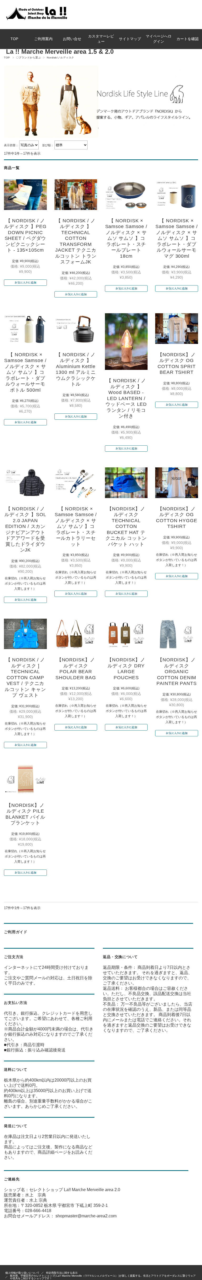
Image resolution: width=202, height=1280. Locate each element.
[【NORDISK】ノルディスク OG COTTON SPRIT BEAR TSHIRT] (176, 328)
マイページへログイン (158, 39)
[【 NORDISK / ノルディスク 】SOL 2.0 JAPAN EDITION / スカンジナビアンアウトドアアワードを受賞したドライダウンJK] (25, 482)
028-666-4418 (38, 1210)
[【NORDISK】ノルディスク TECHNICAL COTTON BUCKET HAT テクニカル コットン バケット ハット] (126, 482)
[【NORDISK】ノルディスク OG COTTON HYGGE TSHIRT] (176, 482)
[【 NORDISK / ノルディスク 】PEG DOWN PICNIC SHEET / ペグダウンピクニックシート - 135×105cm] (25, 194)
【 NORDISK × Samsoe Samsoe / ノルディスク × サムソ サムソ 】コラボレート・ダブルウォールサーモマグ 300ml (176, 238)
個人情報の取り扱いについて (22, 1272)
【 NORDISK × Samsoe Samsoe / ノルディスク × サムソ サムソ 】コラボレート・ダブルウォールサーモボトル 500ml (25, 372)
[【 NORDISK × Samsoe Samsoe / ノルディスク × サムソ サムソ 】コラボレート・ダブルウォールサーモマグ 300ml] (176, 194)
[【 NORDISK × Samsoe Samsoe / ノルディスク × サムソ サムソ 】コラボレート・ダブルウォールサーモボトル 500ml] (25, 328)
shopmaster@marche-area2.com (86, 1216)
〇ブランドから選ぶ (28, 57)
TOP (14, 39)
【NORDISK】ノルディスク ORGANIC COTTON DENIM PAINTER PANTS (176, 671)
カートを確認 (187, 39)
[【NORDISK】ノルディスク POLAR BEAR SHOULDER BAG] (75, 634)
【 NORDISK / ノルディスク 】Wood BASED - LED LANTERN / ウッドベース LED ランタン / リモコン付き (126, 398)
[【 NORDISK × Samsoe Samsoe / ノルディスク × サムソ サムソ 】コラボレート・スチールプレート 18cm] (126, 194)
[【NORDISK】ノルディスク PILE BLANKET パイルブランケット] (25, 779)
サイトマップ (130, 39)
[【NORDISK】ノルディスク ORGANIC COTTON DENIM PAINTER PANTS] (176, 634)
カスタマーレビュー (101, 39)
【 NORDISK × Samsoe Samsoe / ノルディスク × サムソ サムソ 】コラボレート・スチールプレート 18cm (126, 238)
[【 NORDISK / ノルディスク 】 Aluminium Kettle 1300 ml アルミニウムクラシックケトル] (75, 328)
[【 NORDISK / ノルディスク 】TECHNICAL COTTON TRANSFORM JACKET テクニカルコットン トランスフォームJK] (75, 194)
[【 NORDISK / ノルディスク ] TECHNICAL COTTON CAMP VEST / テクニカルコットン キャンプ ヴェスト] (25, 634)
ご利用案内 (43, 39)
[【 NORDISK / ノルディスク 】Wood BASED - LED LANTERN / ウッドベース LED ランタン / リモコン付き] (126, 341)
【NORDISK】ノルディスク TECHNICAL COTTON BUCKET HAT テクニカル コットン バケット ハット (126, 526)
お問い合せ (72, 39)
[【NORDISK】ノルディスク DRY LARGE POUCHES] (126, 634)
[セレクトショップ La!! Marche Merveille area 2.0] (36, 20)
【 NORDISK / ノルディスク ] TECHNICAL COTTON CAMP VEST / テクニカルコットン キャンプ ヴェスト (25, 677)
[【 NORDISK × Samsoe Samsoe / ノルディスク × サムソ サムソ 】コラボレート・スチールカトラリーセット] (75, 482)
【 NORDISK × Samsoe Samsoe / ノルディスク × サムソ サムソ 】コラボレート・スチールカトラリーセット (76, 526)
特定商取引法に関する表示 (62, 1272)
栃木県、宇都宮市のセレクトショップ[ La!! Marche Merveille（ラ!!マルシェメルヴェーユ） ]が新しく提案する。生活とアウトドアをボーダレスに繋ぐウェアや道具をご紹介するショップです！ (103, 1277)
